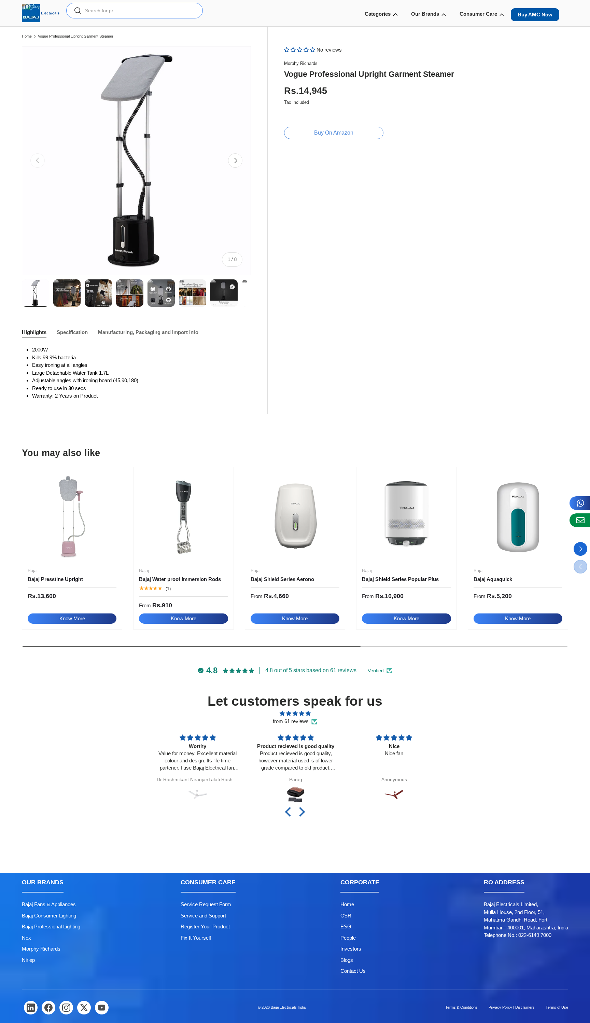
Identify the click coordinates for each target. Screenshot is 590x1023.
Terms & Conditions (461, 1007)
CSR (345, 915)
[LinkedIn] (31, 1007)
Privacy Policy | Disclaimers (512, 1007)
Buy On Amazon (333, 133)
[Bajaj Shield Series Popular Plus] (406, 517)
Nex (26, 938)
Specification (72, 332)
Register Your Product (205, 926)
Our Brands (425, 14)
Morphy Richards (301, 63)
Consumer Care (478, 14)
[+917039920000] (580, 503)
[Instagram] (66, 1007)
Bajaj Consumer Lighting (49, 915)
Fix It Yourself (196, 938)
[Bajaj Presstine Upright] (72, 517)
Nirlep (28, 960)
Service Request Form (206, 904)
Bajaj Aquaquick (493, 579)
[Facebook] (48, 1007)
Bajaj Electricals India (288, 1007)
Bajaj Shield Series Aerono (282, 579)
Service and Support (203, 915)
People (348, 938)
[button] (300, 50)
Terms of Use (557, 1007)
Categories (378, 14)
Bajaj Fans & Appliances (49, 904)
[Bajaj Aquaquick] (518, 517)
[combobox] (134, 10)
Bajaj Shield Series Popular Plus (400, 579)
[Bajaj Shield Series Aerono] (295, 517)
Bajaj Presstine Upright (55, 579)
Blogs (346, 960)
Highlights (34, 332)
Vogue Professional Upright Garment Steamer (75, 36)
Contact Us (353, 971)
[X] (84, 1007)
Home (27, 36)
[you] (102, 1007)
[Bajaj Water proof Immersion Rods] (183, 517)
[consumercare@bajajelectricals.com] (580, 520)
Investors (350, 949)
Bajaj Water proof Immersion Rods (180, 579)
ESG (345, 926)
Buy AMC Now (535, 14)
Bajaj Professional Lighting (51, 926)
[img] (295, 714)
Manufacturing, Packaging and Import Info (148, 332)
